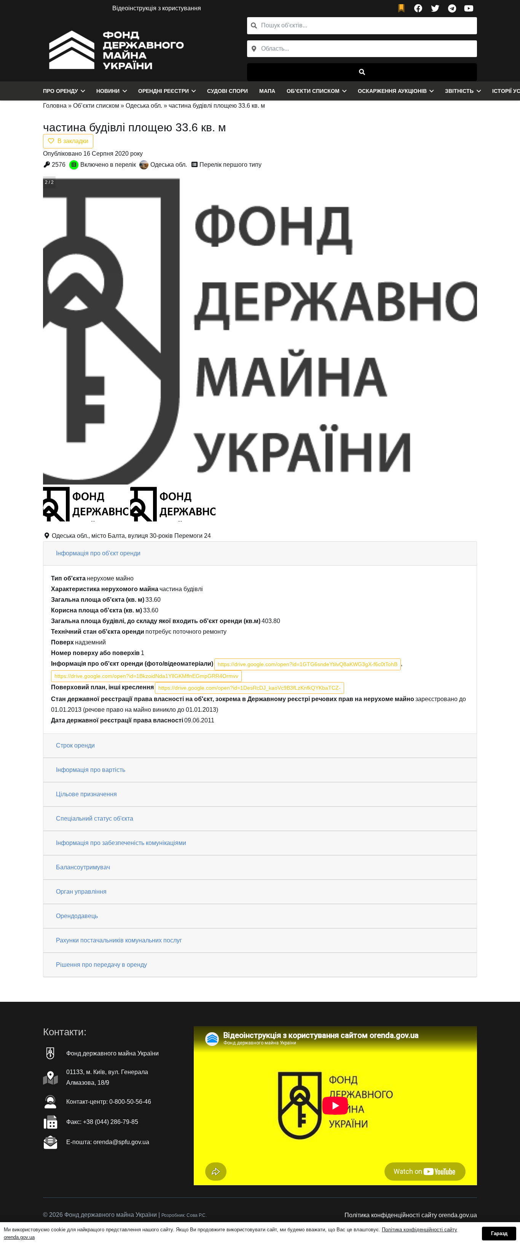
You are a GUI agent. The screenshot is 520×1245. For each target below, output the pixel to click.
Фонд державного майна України (112, 1053)
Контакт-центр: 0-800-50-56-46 (108, 1101)
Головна (55, 105)
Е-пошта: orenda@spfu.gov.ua (107, 1142)
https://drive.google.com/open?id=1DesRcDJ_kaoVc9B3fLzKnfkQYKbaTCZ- (249, 688)
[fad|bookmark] (403, 8)
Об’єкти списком (96, 105)
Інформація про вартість (90, 770)
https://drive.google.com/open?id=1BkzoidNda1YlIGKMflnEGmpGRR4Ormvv (146, 676)
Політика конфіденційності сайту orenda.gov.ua (411, 1215)
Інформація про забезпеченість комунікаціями (121, 843)
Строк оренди (75, 745)
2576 (58, 164)
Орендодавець (77, 916)
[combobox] (362, 48)
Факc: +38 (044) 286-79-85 (102, 1122)
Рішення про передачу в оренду (101, 964)
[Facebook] (418, 8)
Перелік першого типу (230, 164)
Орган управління (81, 891)
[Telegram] (451, 8)
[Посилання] (114, 49)
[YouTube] (468, 8)
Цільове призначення (86, 794)
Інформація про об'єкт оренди (98, 553)
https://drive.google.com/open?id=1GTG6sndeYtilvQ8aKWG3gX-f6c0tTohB (307, 664)
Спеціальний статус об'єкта (94, 818)
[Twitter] (435, 8)
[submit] (362, 72)
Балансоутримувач (83, 867)
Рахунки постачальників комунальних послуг (119, 940)
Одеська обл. (144, 105)
